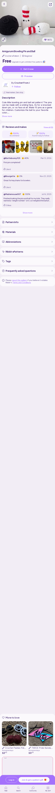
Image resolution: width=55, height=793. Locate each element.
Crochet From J (22, 82)
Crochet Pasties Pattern (16, 748)
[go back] (4, 4)
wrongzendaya (7, 750)
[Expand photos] (4, 39)
